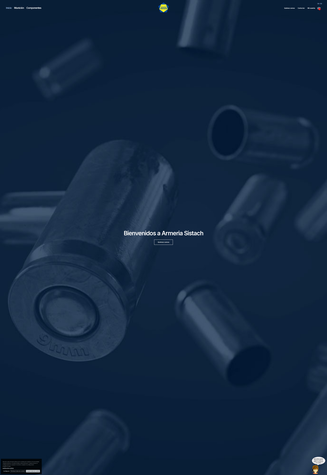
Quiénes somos (289, 8)
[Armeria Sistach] (163, 13)
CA (318, 4)
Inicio (9, 7)
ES (321, 4)
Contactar (301, 8)
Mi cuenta (311, 8)
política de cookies (8, 468)
